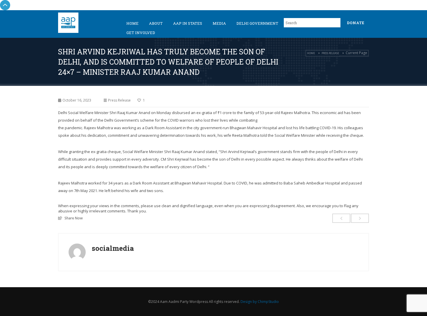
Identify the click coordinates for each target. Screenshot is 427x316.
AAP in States (187, 23)
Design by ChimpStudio (260, 301)
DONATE (355, 22)
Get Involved (140, 32)
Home (132, 23)
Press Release (330, 53)
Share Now (73, 218)
